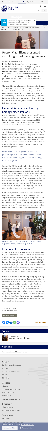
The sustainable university (11, 389)
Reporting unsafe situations (11, 410)
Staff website (3, 28)
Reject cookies (27, 428)
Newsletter (6, 418)
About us (5, 386)
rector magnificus (9, 315)
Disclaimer (5, 378)
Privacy (4, 375)
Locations (5, 368)
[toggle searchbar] (45, 6)
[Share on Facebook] (3, 322)
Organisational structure (33, 2)
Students (14, 2)
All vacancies (6, 396)
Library (43, 2)
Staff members (22, 2)
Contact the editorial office (11, 371)
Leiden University (5, 2)
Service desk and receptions (11, 365)
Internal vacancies (8, 393)
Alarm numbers (7, 407)
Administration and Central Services (14, 352)
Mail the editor (40, 322)
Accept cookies (9, 428)
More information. (27, 425)
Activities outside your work (11, 399)
